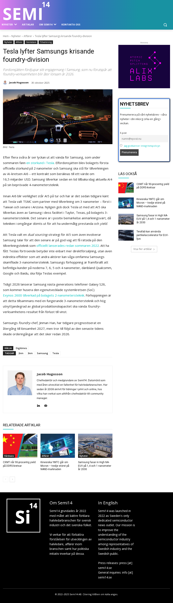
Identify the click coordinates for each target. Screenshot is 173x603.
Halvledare (31, 42)
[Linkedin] (38, 404)
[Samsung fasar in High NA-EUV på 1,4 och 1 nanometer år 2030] (95, 446)
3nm (30, 353)
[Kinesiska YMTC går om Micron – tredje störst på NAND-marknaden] (58, 446)
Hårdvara (9, 455)
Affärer (28, 36)
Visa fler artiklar (142, 249)
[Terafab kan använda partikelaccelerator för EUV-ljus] (126, 235)
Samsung (42, 353)
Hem (6, 36)
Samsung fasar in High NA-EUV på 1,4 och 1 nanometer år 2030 (94, 466)
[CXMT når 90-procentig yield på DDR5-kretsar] (20, 446)
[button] (165, 25)
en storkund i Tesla (40, 163)
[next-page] (12, 479)
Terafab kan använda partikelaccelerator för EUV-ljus (152, 235)
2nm (20, 353)
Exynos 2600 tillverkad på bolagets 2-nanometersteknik (43, 295)
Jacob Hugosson (19, 82)
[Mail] (45, 404)
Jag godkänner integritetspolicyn (142, 145)
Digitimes (21, 348)
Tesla (55, 353)
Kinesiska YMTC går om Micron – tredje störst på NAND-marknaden (55, 466)
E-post (123, 132)
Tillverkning (46, 42)
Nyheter (16, 36)
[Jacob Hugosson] (5, 82)
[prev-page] (5, 479)
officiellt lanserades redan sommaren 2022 (67, 245)
